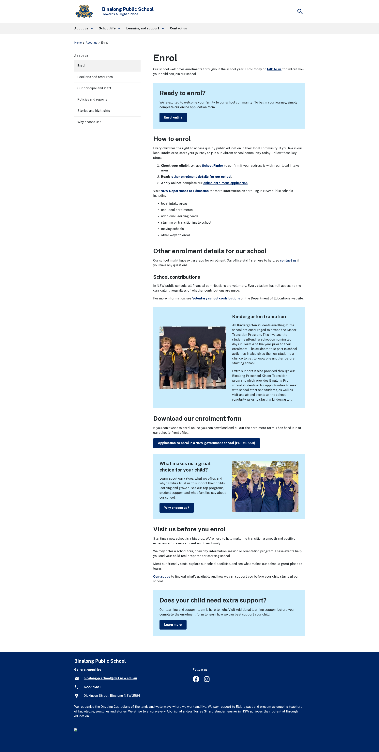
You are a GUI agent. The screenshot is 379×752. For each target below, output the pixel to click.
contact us (288, 260)
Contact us (161, 576)
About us (91, 42)
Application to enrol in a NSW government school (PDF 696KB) (206, 443)
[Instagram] (207, 681)
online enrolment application (225, 183)
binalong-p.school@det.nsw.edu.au (110, 678)
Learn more (173, 625)
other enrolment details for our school (201, 177)
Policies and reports (92, 99)
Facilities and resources (95, 77)
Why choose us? (176, 508)
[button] (83, 28)
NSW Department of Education (185, 191)
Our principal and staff (94, 88)
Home (78, 42)
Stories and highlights (93, 111)
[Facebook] (196, 681)
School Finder (212, 166)
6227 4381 (92, 687)
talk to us (274, 69)
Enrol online (173, 117)
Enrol (81, 66)
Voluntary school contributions (216, 298)
